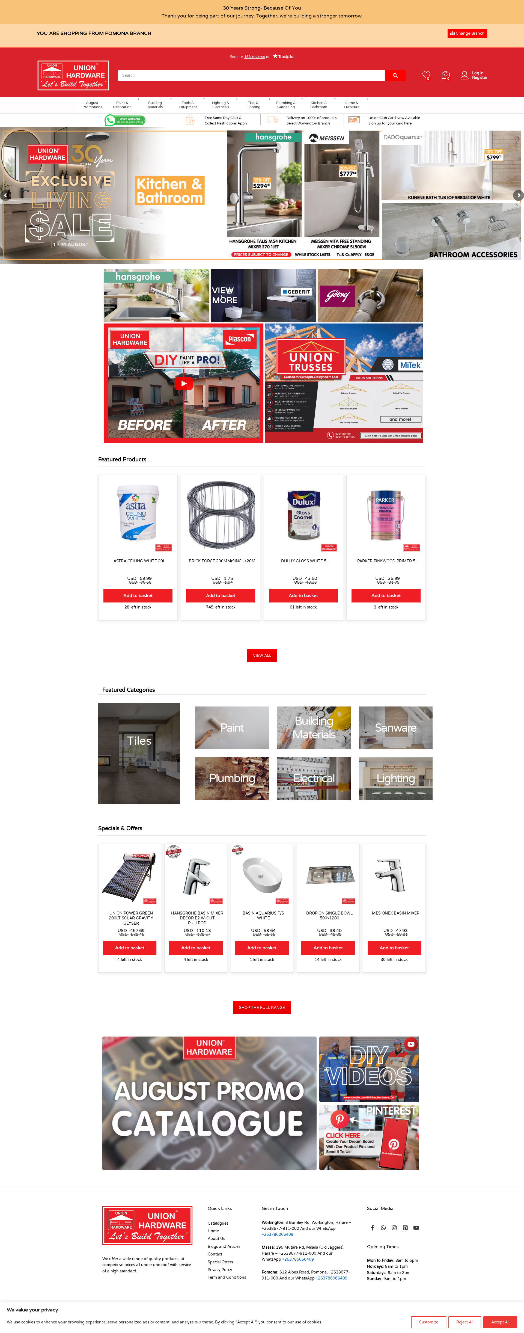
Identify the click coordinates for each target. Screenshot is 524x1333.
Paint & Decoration (122, 105)
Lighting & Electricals (220, 105)
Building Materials (155, 105)
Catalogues (218, 1223)
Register (479, 78)
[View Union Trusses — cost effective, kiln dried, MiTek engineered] (345, 383)
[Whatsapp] (383, 1227)
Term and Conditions (227, 1277)
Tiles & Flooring (253, 105)
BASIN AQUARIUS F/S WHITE (263, 916)
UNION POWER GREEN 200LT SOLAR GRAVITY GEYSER (131, 918)
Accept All (500, 1322)
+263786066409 (277, 1234)
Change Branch (469, 33)
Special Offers (220, 1262)
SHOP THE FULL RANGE (262, 1007)
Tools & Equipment (188, 105)
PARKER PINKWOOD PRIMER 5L (387, 561)
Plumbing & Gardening (286, 105)
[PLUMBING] (232, 778)
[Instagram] (394, 1227)
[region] (262, 1317)
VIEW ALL (262, 655)
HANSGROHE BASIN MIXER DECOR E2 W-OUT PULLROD (197, 918)
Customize (428, 1322)
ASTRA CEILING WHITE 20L (139, 561)
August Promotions (92, 105)
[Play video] (183, 383)
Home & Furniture (351, 105)
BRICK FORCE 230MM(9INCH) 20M (222, 561)
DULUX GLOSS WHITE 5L (305, 561)
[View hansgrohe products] (156, 295)
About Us (216, 1238)
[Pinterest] (405, 1227)
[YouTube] (416, 1227)
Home (213, 1231)
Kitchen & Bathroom (318, 105)
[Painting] (232, 727)
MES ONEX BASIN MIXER (395, 913)
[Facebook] (372, 1227)
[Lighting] (396, 778)
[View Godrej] (370, 295)
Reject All (464, 1322)
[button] (183, 383)
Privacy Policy (220, 1269)
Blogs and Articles (224, 1246)
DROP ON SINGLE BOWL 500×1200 (329, 916)
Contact (215, 1254)
